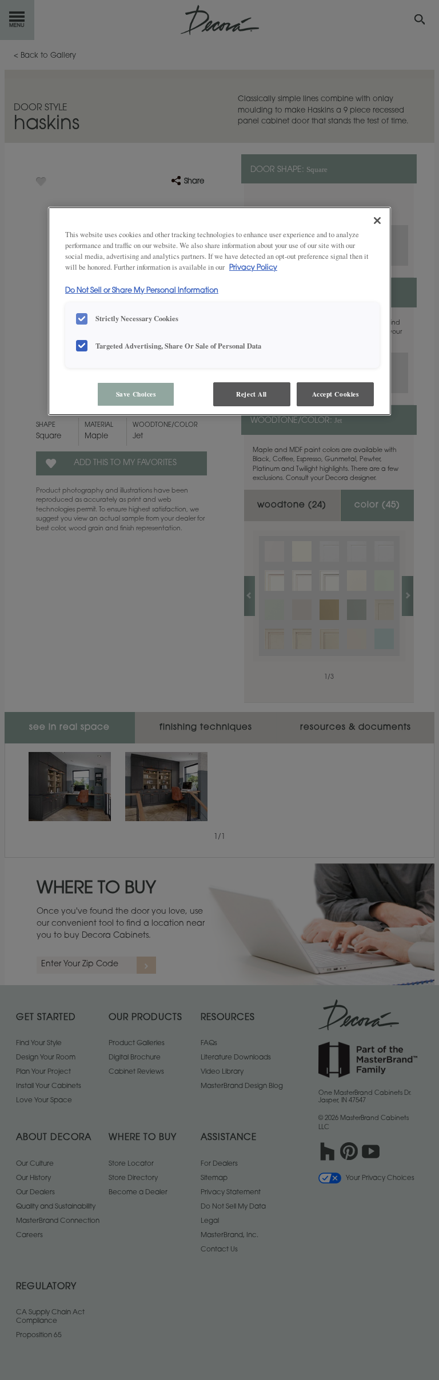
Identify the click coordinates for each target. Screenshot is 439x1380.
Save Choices (136, 394)
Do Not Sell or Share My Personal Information (141, 290)
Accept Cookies (335, 394)
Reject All (251, 394)
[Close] (377, 220)
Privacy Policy (253, 268)
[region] (219, 311)
